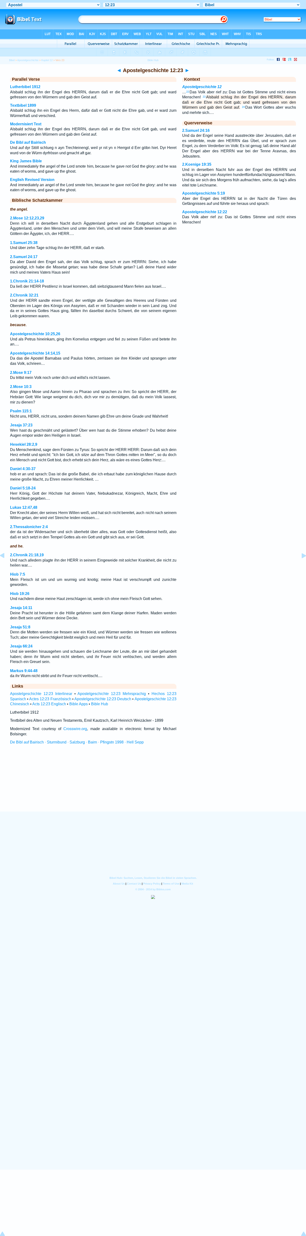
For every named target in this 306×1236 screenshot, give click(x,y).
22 (187, 91)
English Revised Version (32, 180)
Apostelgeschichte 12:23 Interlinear (41, 694)
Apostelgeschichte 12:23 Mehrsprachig (111, 694)
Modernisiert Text (25, 124)
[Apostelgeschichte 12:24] (300, 566)
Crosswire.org (75, 729)
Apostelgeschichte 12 (202, 87)
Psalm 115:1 (21, 411)
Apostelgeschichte (27, 60)
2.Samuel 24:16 (196, 130)
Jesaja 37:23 (21, 425)
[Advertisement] (153, 782)
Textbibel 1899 (23, 105)
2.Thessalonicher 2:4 (29, 527)
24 (243, 107)
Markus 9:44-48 (24, 671)
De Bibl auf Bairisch (28, 142)
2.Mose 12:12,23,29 (27, 218)
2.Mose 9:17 (21, 373)
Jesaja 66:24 (21, 646)
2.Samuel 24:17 (24, 257)
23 (204, 96)
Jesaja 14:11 (21, 608)
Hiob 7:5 (17, 574)
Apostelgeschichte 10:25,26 (35, 334)
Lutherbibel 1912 (25, 87)
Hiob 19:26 (19, 594)
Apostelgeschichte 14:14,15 (35, 353)
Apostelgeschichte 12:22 (204, 212)
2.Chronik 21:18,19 (27, 555)
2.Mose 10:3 (21, 387)
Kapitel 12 (47, 60)
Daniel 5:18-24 (23, 488)
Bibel (12, 60)
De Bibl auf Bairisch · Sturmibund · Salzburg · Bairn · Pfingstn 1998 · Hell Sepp (77, 742)
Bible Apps (78, 704)
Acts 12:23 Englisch (49, 704)
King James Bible (26, 161)
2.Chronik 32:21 (24, 295)
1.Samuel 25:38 (24, 243)
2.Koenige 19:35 (196, 164)
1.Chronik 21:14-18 (27, 281)
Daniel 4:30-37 (23, 469)
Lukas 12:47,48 (23, 507)
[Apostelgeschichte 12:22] (6, 566)
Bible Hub (99, 704)
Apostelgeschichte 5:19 (203, 193)
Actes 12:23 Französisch (50, 699)
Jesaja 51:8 (20, 627)
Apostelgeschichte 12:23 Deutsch (102, 699)
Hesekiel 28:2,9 (23, 444)
